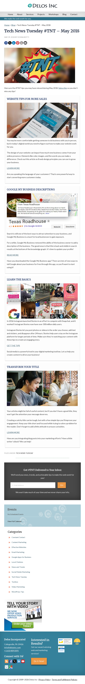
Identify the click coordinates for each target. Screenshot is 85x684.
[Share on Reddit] (21, 43)
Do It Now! (39, 661)
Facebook (10, 661)
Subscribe (62, 88)
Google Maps (10, 667)
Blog (64, 14)
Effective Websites (19, 547)
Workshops (54, 14)
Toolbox (15, 582)
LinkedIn (19, 661)
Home (10, 14)
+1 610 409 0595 (11, 650)
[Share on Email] (25, 43)
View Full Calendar (15, 521)
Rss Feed (6, 661)
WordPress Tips (18, 592)
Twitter (14, 661)
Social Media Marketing (21, 572)
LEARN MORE (13, 168)
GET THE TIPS (13, 345)
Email (6, 667)
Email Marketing (18, 552)
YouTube (23, 661)
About (19, 14)
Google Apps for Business (21, 557)
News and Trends (18, 567)
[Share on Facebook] (6, 43)
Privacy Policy (44, 679)
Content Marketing (19, 542)
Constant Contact (18, 537)
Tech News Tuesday (24, 453)
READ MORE (13, 255)
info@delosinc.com (12, 647)
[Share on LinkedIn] (13, 43)
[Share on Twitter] (10, 43)
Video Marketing (18, 587)
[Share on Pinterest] (17, 43)
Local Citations (17, 562)
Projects (41, 14)
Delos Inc (42, 8)
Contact (73, 14)
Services (30, 14)
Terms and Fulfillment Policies (64, 679)
